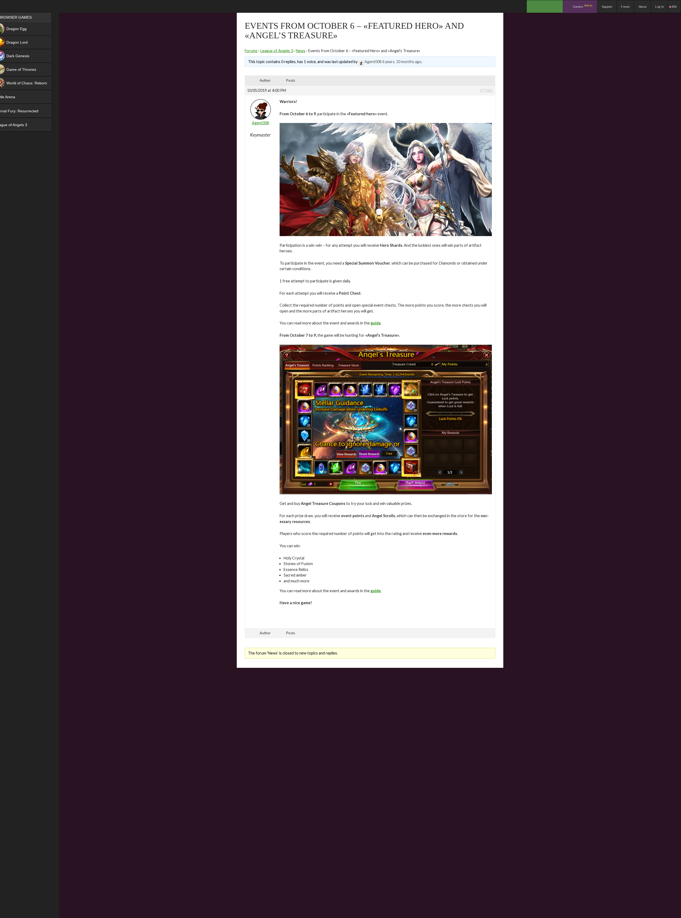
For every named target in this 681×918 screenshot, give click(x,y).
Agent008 (372, 61)
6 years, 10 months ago (401, 61)
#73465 (486, 90)
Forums (251, 50)
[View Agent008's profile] (361, 61)
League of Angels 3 (276, 50)
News (300, 50)
